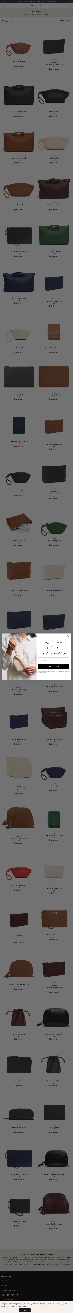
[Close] (70, 1303)
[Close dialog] (68, 636)
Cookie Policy (23, 1306)
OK (25, 1310)
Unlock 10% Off (54, 666)
